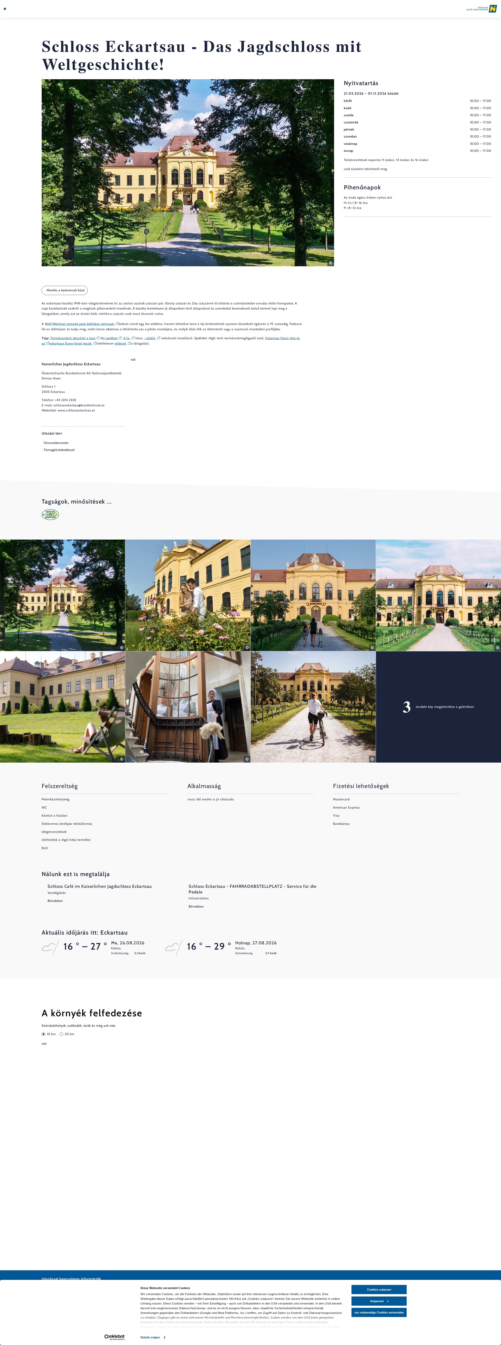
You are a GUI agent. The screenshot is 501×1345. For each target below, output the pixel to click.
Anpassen (377, 1301)
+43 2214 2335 (65, 400)
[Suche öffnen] (27, 9)
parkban (111, 338)
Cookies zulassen (379, 1289)
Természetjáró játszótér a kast (73, 338)
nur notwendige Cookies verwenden (379, 1312)
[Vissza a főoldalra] (482, 9)
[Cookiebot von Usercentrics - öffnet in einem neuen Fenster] (114, 1337)
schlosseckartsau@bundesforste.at (79, 405)
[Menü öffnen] (5, 9)
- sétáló (150, 338)
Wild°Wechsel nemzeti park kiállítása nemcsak (80, 324)
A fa (127, 338)
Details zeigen (150, 1337)
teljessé (121, 343)
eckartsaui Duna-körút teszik (71, 343)
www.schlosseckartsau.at (76, 410)
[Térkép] (16, 9)
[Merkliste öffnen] (22, 9)
